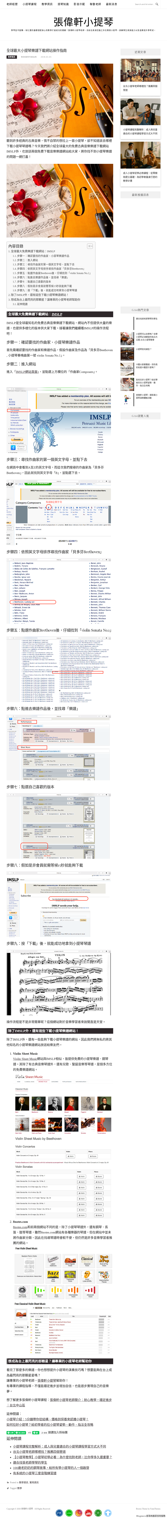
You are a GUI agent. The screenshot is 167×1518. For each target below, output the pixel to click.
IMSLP (57, 314)
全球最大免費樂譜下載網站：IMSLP (33, 251)
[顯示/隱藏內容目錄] (88, 246)
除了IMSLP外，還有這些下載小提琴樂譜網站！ (40, 295)
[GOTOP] (107, 1513)
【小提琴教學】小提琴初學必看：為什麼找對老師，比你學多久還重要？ (62, 1457)
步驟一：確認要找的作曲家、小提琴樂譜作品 (43, 256)
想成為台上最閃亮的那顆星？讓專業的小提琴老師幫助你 (45, 299)
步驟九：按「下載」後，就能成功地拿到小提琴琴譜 (47, 290)
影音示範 (79, 4)
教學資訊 (47, 4)
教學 (19, 1488)
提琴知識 (63, 4)
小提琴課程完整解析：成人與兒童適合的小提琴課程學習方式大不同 (59, 1446)
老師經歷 (12, 4)
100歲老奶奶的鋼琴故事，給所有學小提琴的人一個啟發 (51, 1468)
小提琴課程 (30, 4)
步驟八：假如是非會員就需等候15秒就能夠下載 (44, 286)
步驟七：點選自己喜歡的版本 (34, 281)
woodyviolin (29, 57)
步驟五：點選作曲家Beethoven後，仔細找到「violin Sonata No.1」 (54, 273)
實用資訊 (34, 1482)
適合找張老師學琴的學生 (30, 1462)
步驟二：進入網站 (27, 260)
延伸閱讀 (22, 304)
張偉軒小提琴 (83, 22)
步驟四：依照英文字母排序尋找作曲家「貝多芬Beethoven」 (51, 268)
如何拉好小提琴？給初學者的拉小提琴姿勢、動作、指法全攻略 (50, 1424)
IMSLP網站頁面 (27, 372)
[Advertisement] (140, 252)
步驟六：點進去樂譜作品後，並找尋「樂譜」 (43, 277)
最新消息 (111, 4)
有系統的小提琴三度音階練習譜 (34, 1473)
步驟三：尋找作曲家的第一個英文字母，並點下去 (46, 264)
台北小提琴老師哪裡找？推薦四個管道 (39, 1452)
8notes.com (20, 1227)
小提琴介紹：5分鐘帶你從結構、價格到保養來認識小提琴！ (48, 1419)
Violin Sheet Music (25, 1059)
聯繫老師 (95, 4)
